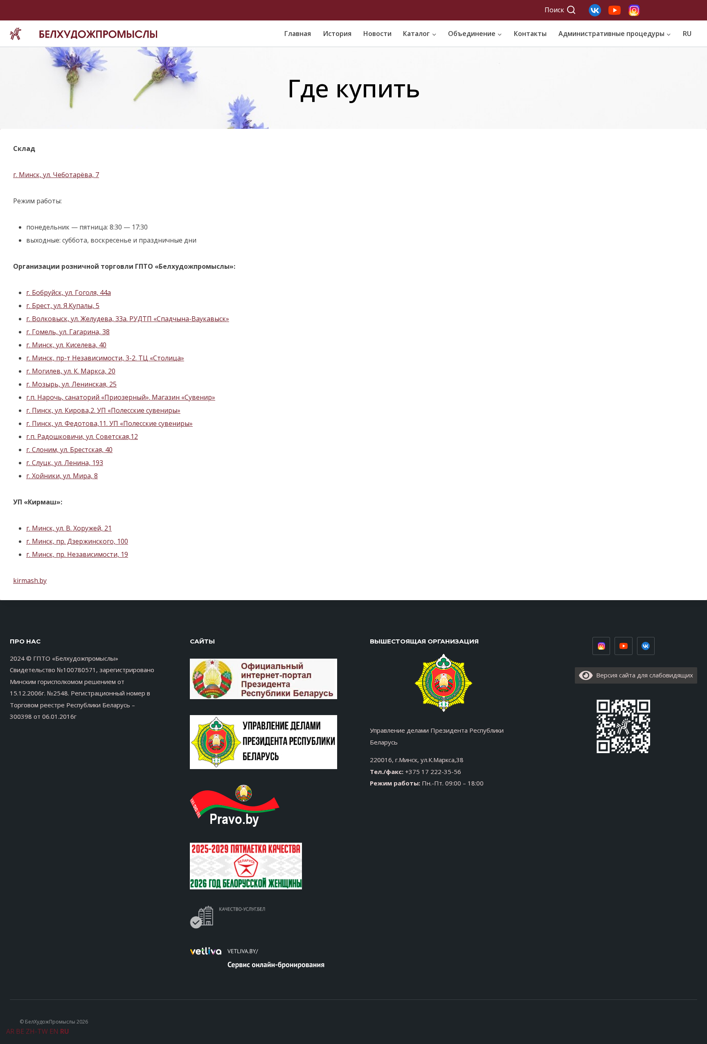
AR (10, 1031)
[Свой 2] (614, 10)
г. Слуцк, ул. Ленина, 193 (64, 462)
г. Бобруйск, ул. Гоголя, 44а (68, 292)
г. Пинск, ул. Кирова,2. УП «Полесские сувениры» (103, 410)
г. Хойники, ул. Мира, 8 (62, 475)
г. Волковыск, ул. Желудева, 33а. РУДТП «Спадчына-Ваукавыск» (127, 318)
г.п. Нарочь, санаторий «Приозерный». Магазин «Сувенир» (120, 397)
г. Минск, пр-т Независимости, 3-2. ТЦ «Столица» (105, 357)
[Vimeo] (646, 646)
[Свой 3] (594, 10)
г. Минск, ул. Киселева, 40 (66, 344)
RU (687, 33)
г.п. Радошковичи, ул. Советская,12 (82, 436)
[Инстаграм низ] (601, 646)
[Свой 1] (634, 10)
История (337, 33)
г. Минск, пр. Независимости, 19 (77, 554)
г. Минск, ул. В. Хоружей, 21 (69, 528)
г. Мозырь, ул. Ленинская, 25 (71, 384)
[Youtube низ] (624, 646)
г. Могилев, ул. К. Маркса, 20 (70, 371)
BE (20, 1031)
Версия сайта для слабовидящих (643, 675)
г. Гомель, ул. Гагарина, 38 (68, 331)
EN (54, 1031)
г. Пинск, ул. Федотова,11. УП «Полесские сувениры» (109, 423)
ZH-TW (37, 1031)
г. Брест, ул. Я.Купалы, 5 (62, 305)
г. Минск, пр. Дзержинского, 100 (77, 541)
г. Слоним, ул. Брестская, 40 (69, 449)
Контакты (530, 33)
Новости (377, 33)
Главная (297, 33)
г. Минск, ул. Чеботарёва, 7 (56, 174)
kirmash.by (30, 580)
